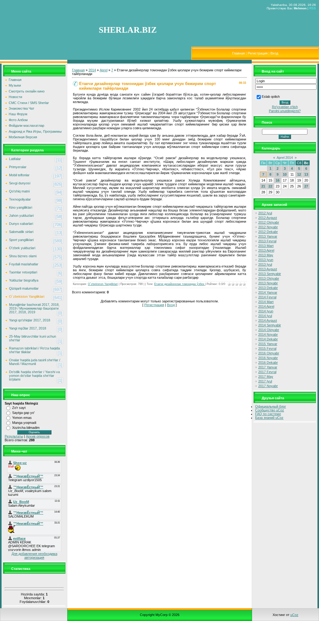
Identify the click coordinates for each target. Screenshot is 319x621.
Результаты (14, 436)
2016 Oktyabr (268, 353)
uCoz (294, 615)
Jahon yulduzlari (21, 215)
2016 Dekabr (268, 362)
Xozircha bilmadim (26, 427)
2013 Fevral (267, 241)
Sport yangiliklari (21, 240)
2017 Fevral (267, 372)
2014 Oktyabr (268, 330)
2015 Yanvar (267, 344)
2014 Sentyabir (269, 325)
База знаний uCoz (269, 418)
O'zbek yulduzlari (22, 248)
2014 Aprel (266, 306)
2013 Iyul (265, 264)
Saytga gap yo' (23, 413)
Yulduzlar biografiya (23, 280)
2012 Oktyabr (268, 222)
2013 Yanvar (267, 236)
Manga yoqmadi (24, 422)
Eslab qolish (271, 96)
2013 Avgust (267, 269)
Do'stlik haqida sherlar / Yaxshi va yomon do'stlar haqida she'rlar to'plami (34, 375)
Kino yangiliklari (20, 207)
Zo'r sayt (19, 408)
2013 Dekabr (268, 288)
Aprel (103, 70)
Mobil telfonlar (19, 175)
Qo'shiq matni (19, 191)
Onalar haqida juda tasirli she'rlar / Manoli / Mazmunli (34, 362)
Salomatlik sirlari (21, 232)
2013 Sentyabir (269, 274)
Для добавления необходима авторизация (34, 555)
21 (263, 186)
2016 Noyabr (268, 358)
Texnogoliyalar (20, 199)
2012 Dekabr (268, 232)
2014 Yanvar (267, 292)
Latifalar (15, 159)
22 (270, 186)
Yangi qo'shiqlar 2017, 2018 (29, 320)
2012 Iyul (265, 213)
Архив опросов (38, 436)
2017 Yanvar (267, 367)
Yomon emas (22, 418)
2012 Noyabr (268, 227)
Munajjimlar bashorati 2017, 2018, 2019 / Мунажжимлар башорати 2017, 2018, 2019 (34, 308)
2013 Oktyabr (268, 278)
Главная (238, 53)
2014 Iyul (265, 316)
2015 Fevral (267, 348)
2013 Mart (266, 246)
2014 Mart (266, 302)
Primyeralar (17, 167)
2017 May (265, 376)
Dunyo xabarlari (21, 223)
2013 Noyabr (268, 283)
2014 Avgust (267, 320)
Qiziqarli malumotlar (24, 288)
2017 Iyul (265, 381)
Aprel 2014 (285, 157)
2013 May (265, 255)
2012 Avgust (267, 218)
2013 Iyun (265, 260)
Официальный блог (270, 406)
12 (299, 174)
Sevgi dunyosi (19, 183)
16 (277, 180)
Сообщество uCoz (269, 410)
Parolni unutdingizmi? (285, 111)
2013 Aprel (266, 250)
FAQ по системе (268, 414)
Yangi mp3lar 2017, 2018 (27, 328)
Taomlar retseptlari (23, 272)
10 (285, 174)
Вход (274, 53)
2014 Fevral (267, 297)
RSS (312, 8)
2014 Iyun (265, 311)
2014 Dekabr (268, 339)
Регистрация (258, 53)
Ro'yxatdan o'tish (285, 107)
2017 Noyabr (268, 386)
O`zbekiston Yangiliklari (26, 296)
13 (306, 174)
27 (306, 186)
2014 (92, 70)
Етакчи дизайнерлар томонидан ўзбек (179, 284)
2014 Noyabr (268, 334)
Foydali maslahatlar (23, 264)
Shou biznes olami (22, 256)
